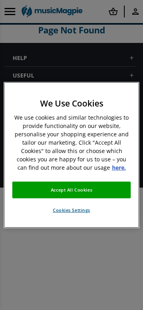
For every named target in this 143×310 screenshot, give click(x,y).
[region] (71, 155)
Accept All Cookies (71, 190)
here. (119, 167)
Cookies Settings (71, 210)
